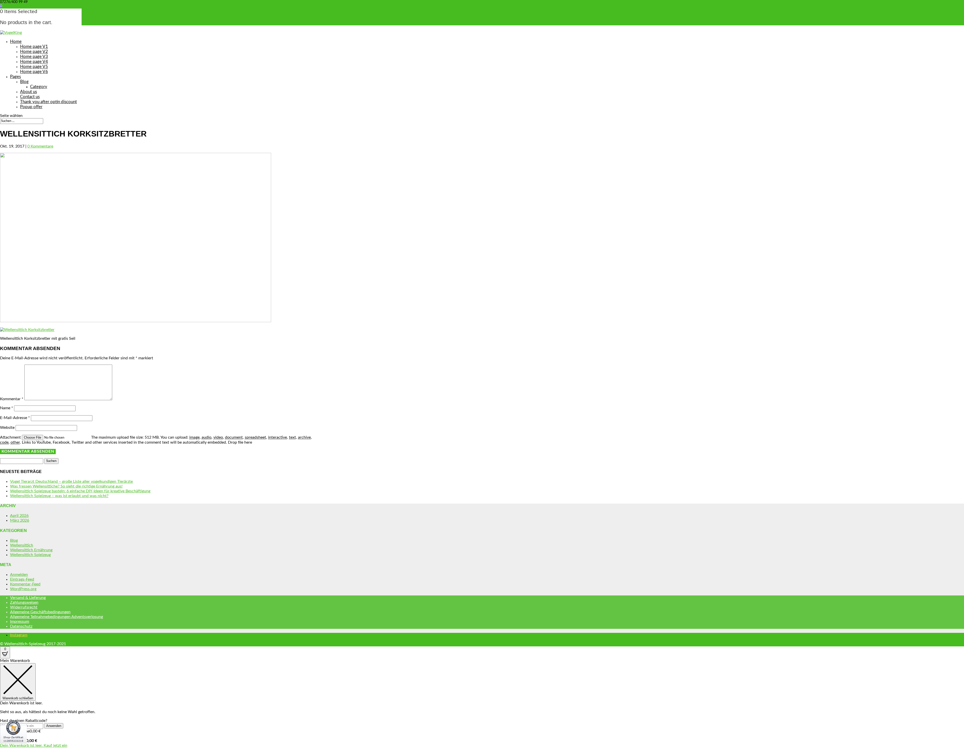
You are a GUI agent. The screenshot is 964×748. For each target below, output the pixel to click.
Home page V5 (34, 66)
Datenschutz (21, 626)
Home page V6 (34, 72)
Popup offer (31, 107)
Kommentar (11, 399)
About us (28, 92)
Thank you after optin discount (48, 102)
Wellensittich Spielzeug (30, 555)
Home (16, 41)
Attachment (11, 437)
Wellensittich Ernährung (31, 550)
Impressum (19, 622)
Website (7, 428)
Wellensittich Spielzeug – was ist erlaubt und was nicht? (59, 496)
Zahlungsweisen (24, 602)
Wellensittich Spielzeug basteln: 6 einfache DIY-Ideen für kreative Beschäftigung (80, 491)
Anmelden (19, 575)
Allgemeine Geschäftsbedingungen (40, 612)
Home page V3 (34, 56)
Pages (15, 77)
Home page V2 (34, 51)
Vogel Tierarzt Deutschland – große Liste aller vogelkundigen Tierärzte (71, 482)
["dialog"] (482, 703)
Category (38, 87)
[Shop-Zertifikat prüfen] (13, 746)
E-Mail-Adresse (15, 418)
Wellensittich (21, 545)
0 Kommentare (40, 146)
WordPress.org (23, 589)
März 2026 (19, 520)
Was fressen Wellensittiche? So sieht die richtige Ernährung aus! (66, 486)
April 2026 (19, 516)
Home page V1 (34, 46)
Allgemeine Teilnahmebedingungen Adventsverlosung (56, 617)
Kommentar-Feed (25, 584)
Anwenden (53, 726)
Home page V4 (34, 61)
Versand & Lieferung (28, 598)
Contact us (30, 97)
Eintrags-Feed (22, 579)
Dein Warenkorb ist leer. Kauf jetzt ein (33, 745)
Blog (24, 82)
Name (6, 408)
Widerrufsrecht (23, 607)
